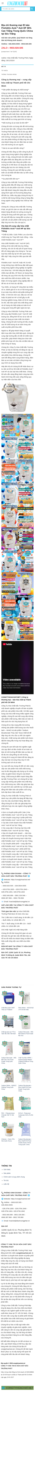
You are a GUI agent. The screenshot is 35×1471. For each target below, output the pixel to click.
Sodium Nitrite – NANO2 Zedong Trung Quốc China (8, 1087)
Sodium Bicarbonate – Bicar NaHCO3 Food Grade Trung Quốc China (25, 1088)
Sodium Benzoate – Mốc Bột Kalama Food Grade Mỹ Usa (25, 1033)
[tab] (17, 67)
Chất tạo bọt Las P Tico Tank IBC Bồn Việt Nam (8, 1032)
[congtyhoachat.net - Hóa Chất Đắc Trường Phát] (17, 3)
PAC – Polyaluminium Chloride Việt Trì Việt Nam (8, 1115)
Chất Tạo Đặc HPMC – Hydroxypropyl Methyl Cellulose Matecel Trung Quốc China (25, 1060)
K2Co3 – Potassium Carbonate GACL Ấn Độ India (25, 1115)
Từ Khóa (4, 70)
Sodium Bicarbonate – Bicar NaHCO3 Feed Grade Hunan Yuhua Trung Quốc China (25, 1141)
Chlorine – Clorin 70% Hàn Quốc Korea (8, 1140)
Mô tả (3, 66)
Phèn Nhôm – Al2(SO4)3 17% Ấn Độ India (26, 1008)
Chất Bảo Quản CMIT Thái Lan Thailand (8, 1008)
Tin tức (6, 1180)
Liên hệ (6, 1184)
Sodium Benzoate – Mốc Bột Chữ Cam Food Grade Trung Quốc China (8, 1060)
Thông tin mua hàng (9, 74)
